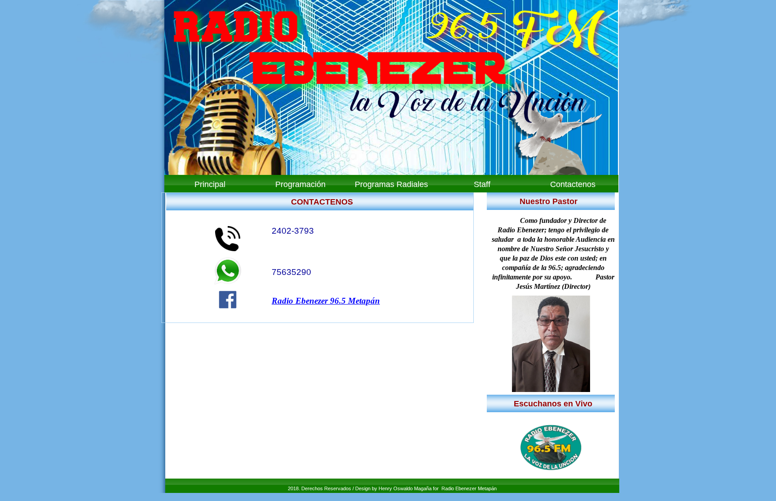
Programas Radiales (391, 184)
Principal (209, 184)
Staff (482, 184)
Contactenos (572, 184)
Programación (300, 184)
